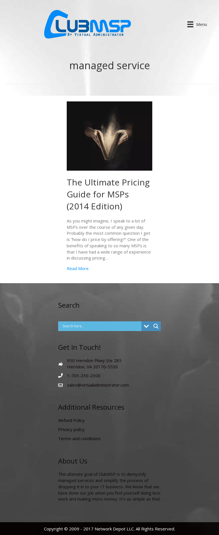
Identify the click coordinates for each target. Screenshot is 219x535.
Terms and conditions (79, 438)
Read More (78, 268)
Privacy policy (71, 429)
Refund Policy (71, 420)
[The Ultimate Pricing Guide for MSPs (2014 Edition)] (109, 135)
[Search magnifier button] (156, 326)
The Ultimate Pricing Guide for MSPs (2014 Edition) (108, 194)
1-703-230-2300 (83, 375)
